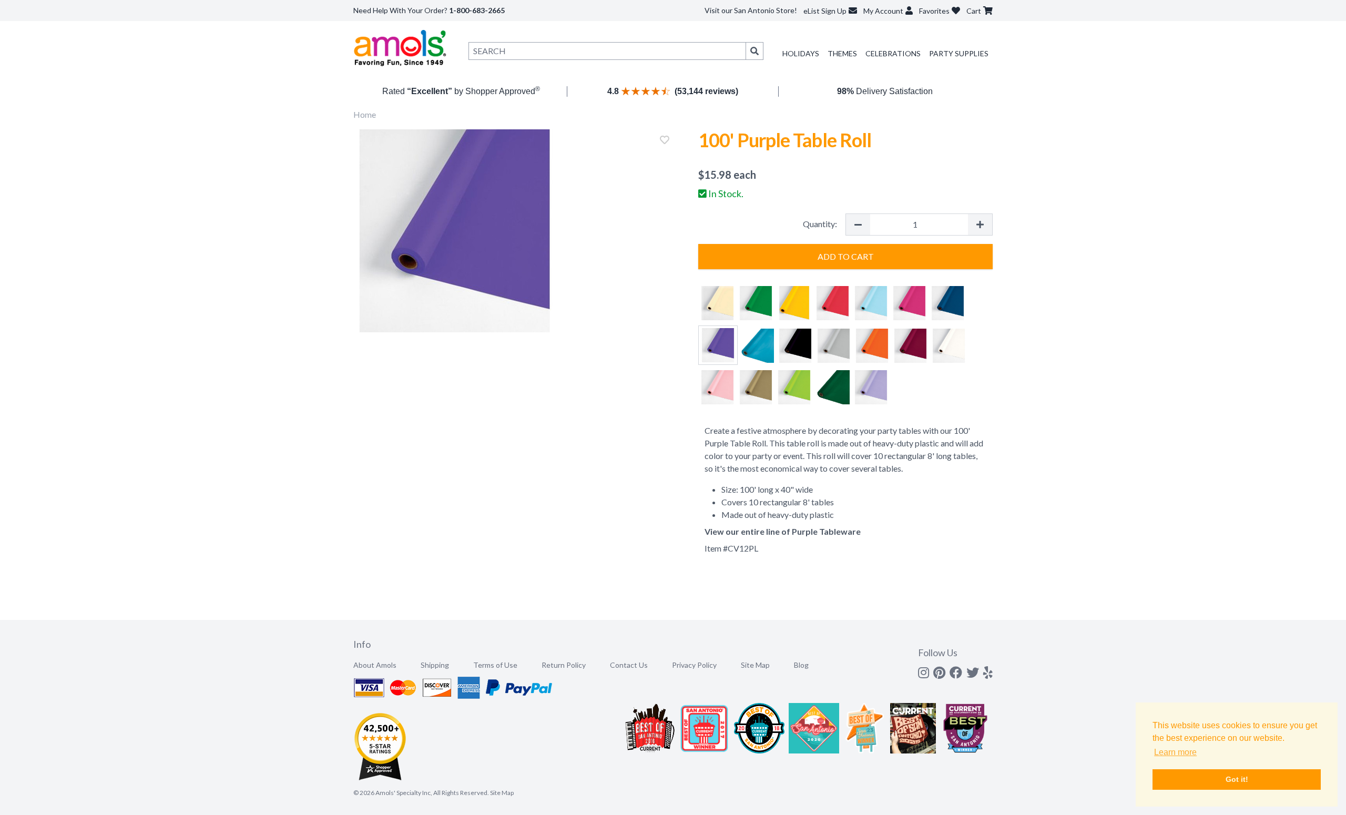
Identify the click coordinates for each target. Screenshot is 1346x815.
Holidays (800, 53)
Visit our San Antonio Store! (751, 10)
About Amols (374, 664)
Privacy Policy (694, 664)
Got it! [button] (1237, 779)
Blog (801, 664)
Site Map (755, 664)
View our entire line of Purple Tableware (783, 531)
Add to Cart (846, 256)
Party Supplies (958, 53)
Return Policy (564, 664)
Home (364, 114)
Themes (842, 53)
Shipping (435, 664)
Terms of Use (495, 664)
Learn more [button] (1175, 752)
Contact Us (629, 664)
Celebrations (893, 53)
